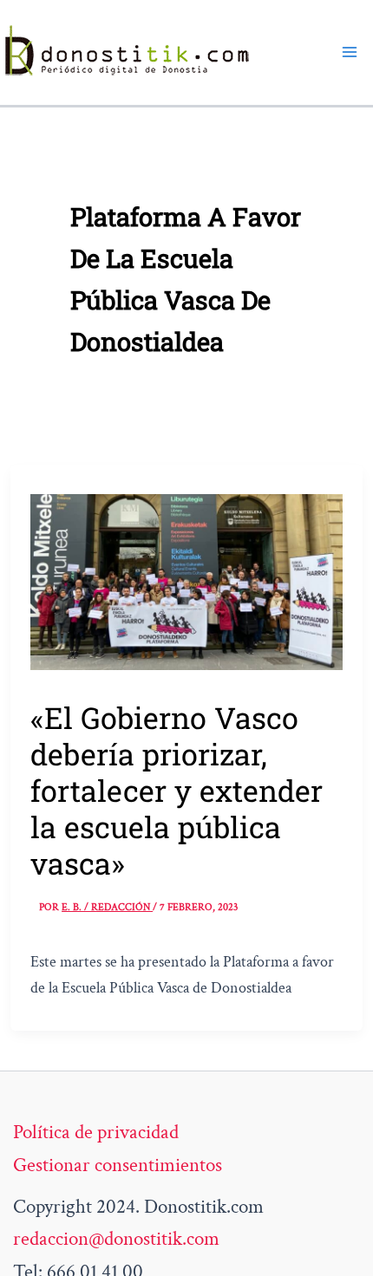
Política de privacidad (96, 1132)
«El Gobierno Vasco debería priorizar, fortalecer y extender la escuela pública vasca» (176, 790)
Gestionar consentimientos (117, 1165)
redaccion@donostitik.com (116, 1239)
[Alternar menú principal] (349, 52)
